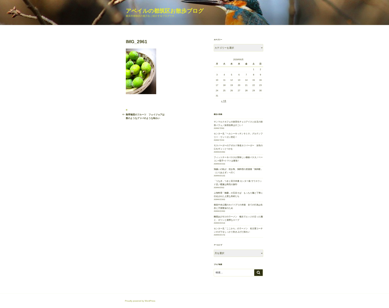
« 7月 (223, 101)
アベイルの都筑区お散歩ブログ (165, 11)
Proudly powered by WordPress (140, 301)
